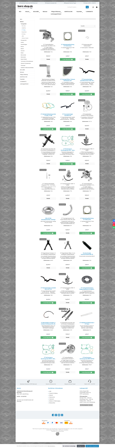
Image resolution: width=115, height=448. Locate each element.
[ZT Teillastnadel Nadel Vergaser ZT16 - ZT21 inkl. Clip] (48, 175)
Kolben (22, 52)
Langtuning (24, 27)
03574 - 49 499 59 (92, 3)
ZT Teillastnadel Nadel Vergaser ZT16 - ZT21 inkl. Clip (48, 184)
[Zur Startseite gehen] (25, 7)
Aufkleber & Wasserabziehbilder (27, 67)
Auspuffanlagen (24, 44)
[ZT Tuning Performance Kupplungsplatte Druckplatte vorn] (87, 279)
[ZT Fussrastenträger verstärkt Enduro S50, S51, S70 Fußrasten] (87, 71)
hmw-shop (24, 25)
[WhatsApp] (62, 415)
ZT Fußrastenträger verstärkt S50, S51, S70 (48, 288)
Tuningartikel (23, 23)
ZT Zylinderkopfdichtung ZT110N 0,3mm (87, 219)
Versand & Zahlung (53, 393)
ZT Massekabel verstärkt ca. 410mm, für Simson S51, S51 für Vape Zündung (48, 323)
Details (48, 59)
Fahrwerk (22, 50)
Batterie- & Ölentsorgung (54, 401)
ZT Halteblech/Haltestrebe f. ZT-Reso (87, 323)
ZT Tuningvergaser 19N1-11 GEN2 (87, 149)
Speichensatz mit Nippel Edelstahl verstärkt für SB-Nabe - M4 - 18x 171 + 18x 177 (48, 80)
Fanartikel (22, 79)
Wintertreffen (52, 402)
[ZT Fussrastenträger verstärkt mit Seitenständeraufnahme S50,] (67, 106)
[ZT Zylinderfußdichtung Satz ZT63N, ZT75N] (48, 106)
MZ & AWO (22, 69)
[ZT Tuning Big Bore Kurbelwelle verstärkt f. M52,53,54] (67, 349)
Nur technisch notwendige (69, 446)
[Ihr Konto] (93, 7)
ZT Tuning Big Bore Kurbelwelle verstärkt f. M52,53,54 (68, 358)
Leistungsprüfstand (24, 84)
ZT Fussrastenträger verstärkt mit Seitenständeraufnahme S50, (67, 114)
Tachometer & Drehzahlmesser (27, 61)
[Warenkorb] (96, 7)
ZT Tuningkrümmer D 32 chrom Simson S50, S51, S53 (67, 219)
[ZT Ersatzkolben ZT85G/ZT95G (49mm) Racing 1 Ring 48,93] (87, 106)
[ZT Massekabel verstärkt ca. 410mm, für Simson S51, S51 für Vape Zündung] (48, 314)
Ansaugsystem (24, 40)
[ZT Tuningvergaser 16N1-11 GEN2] (67, 175)
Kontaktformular (27, 400)
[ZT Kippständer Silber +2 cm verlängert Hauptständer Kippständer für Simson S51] (67, 245)
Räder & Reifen (24, 59)
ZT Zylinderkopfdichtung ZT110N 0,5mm (67, 45)
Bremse (22, 46)
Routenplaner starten (87, 405)
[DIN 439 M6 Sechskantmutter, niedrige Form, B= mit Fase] (48, 210)
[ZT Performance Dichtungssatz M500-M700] (87, 349)
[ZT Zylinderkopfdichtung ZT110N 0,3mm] (87, 210)
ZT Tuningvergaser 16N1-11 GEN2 (67, 184)
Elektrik (22, 48)
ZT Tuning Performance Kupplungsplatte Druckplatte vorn (87, 288)
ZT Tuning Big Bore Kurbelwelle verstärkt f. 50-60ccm (48, 45)
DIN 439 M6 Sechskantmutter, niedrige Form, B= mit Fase (48, 219)
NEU (21, 19)
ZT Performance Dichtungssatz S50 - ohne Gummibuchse (67, 149)
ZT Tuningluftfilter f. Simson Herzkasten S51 (67, 80)
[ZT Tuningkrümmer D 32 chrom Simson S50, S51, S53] (67, 210)
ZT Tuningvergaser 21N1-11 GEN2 (67, 288)
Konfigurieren (81, 446)
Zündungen (23, 65)
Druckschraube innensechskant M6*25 (87, 253)
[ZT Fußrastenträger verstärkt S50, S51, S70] (48, 279)
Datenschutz (52, 397)
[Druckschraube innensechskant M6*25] (87, 245)
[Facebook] (53, 415)
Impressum (51, 399)
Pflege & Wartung (24, 74)
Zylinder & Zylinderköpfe (26, 63)
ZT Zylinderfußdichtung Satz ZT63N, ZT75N (48, 114)
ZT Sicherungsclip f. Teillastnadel (87, 45)
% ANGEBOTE (23, 81)
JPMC (23, 36)
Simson (22, 21)
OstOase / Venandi (25, 38)
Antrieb (22, 42)
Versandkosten (54, 428)
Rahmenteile (23, 57)
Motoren (22, 72)
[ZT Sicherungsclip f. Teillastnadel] (87, 36)
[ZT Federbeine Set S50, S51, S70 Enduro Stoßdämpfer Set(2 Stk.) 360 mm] (67, 314)
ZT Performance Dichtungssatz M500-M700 (87, 358)
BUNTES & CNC (23, 76)
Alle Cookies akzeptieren (92, 446)
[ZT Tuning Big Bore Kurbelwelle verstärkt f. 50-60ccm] (48, 36)
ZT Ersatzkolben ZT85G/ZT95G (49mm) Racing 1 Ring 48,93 (87, 114)
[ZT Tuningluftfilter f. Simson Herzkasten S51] (67, 71)
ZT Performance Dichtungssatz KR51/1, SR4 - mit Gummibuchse (48, 358)
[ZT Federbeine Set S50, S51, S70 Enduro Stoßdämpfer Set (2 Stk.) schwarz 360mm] (48, 140)
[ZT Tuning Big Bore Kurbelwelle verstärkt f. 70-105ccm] (87, 175)
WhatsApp (19, 401)
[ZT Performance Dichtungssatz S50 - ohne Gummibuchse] (67, 140)
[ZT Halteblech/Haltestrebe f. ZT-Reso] (87, 314)
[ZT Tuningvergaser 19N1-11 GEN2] (87, 140)
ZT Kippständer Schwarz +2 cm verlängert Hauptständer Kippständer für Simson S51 (48, 253)
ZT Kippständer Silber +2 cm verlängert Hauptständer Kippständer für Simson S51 (67, 253)
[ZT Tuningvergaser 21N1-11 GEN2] (67, 279)
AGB (50, 391)
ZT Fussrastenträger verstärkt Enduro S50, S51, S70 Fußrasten (87, 80)
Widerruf (51, 395)
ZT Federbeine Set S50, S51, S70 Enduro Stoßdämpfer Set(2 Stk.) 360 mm (67, 323)
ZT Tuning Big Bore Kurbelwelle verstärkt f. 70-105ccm (87, 184)
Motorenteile (23, 54)
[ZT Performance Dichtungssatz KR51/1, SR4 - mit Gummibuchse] (48, 349)
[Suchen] (87, 7)
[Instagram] (56, 415)
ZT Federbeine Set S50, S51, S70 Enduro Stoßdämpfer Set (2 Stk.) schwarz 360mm (48, 149)
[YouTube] (59, 415)
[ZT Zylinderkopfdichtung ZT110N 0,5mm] (67, 36)
